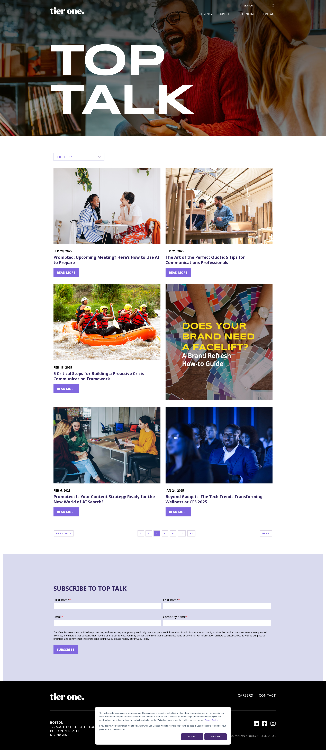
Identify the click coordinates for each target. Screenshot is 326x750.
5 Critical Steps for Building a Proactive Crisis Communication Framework (98, 376)
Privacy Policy (211, 720)
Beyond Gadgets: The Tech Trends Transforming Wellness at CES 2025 (214, 499)
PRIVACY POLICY (246, 735)
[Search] (273, 5)
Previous (63, 533)
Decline (215, 736)
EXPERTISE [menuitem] (226, 14)
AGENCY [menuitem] (206, 14)
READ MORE (66, 272)
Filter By (64, 157)
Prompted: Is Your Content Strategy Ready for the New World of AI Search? (104, 499)
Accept (192, 736)
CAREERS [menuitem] (245, 695)
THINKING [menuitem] (248, 14)
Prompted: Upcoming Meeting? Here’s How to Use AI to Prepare (106, 259)
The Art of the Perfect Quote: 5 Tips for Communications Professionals (205, 259)
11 (191, 533)
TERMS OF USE (267, 735)
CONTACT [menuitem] (268, 14)
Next (266, 533)
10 (181, 533)
